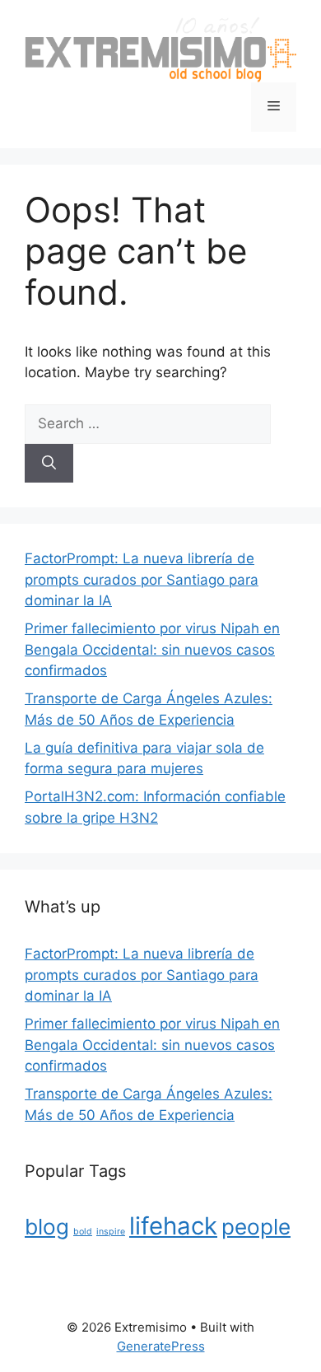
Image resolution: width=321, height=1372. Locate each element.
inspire (110, 1231)
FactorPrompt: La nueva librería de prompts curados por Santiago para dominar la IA (141, 579)
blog (47, 1226)
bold (82, 1231)
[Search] (49, 463)
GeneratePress (161, 1346)
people (256, 1226)
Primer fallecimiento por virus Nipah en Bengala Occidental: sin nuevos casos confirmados (152, 649)
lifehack (173, 1225)
